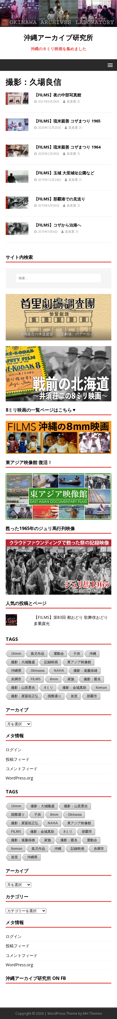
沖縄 (92, 654)
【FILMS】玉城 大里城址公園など (64, 172)
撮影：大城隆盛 (23, 662)
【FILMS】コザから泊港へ (57, 225)
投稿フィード (18, 759)
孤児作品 (37, 654)
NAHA (59, 671)
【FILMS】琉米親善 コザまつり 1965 (67, 121)
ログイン (14, 749)
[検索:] (58, 278)
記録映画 (51, 662)
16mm (16, 654)
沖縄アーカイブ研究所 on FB (36, 978)
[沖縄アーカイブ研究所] (58, 23)
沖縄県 (16, 671)
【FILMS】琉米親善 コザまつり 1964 (67, 147)
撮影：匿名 (92, 679)
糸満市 (16, 679)
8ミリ (48, 688)
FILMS (36, 679)
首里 (74, 696)
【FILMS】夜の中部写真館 (57, 95)
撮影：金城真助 (74, 688)
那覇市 (92, 696)
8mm (54, 679)
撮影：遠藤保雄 (85, 671)
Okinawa (38, 671)
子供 (76, 654)
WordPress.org (19, 778)
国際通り (54, 696)
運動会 (59, 654)
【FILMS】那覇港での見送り (59, 199)
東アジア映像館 (79, 662)
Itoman (101, 688)
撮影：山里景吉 (23, 688)
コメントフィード (21, 768)
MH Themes (92, 1013)
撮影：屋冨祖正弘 (24, 696)
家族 (71, 679)
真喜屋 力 (73, 101)
